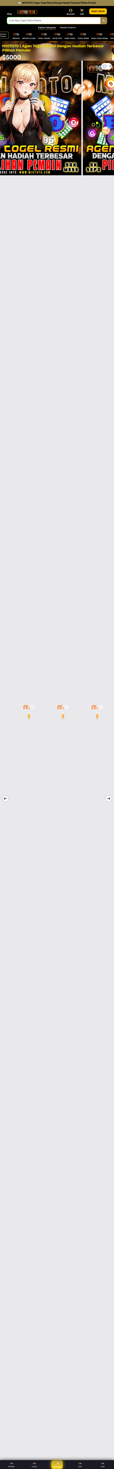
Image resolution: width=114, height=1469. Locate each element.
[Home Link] (27, 12)
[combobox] (53, 20)
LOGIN (34, 1467)
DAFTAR (56, 1467)
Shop (9, 14)
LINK (80, 1467)
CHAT (102, 1467)
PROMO (11, 1467)
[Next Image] (108, 798)
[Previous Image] (5, 798)
